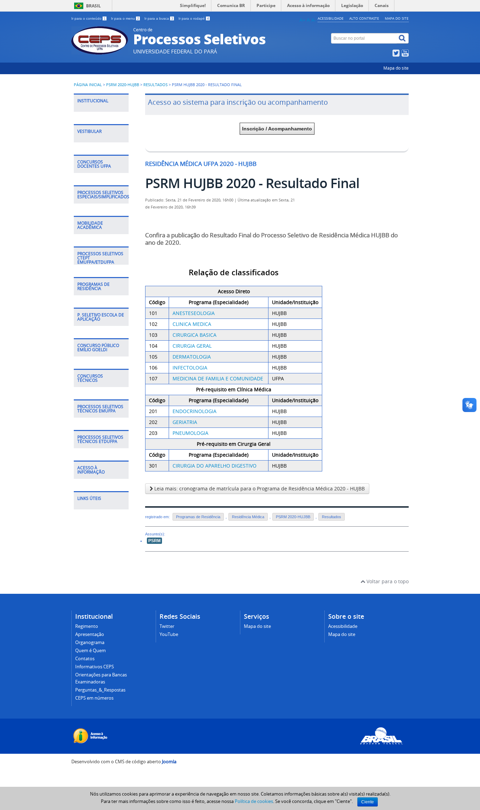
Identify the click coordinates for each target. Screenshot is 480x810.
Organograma (89, 642)
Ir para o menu (125, 18)
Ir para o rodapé (194, 18)
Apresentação (89, 634)
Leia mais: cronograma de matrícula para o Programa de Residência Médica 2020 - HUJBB (259, 488)
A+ (302, 20)
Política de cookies (254, 801)
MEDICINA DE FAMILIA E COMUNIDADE (219, 378)
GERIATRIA (185, 422)
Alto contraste (364, 18)
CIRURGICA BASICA (194, 335)
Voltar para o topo (387, 581)
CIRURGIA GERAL (192, 345)
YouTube (169, 634)
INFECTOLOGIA (190, 367)
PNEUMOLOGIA (190, 433)
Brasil (93, 6)
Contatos (85, 659)
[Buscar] (403, 38)
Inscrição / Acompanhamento (277, 128)
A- (313, 20)
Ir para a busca (158, 18)
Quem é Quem (90, 651)
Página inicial (88, 84)
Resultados (155, 84)
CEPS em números (94, 698)
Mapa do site (397, 18)
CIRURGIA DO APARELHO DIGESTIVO (215, 465)
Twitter (167, 626)
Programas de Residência (198, 517)
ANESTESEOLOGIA (194, 313)
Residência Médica (248, 517)
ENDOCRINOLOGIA (194, 411)
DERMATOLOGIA (192, 356)
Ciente (367, 801)
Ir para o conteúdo (88, 18)
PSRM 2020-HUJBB (122, 84)
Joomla (169, 762)
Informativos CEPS (94, 667)
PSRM (154, 540)
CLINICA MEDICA (192, 324)
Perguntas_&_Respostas (100, 690)
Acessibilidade (331, 18)
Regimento (86, 626)
